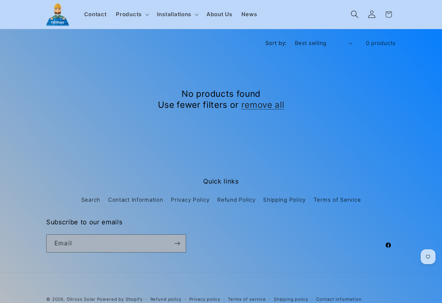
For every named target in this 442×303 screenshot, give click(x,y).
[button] (131, 14)
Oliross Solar (81, 299)
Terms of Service (337, 199)
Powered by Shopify (120, 299)
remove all (262, 104)
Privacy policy (204, 299)
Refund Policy (236, 199)
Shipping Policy (284, 199)
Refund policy (166, 299)
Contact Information (135, 199)
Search (90, 199)
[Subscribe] (177, 243)
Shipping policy (291, 299)
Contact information (339, 299)
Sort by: (276, 43)
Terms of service (247, 299)
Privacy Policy (190, 199)
